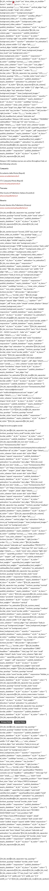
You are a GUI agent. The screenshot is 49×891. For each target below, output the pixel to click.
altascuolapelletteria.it (9, 196)
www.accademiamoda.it (9, 176)
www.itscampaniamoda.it (10, 184)
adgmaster (13, 854)
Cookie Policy (20, 722)
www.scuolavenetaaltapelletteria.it (14, 208)
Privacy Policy (6, 722)
